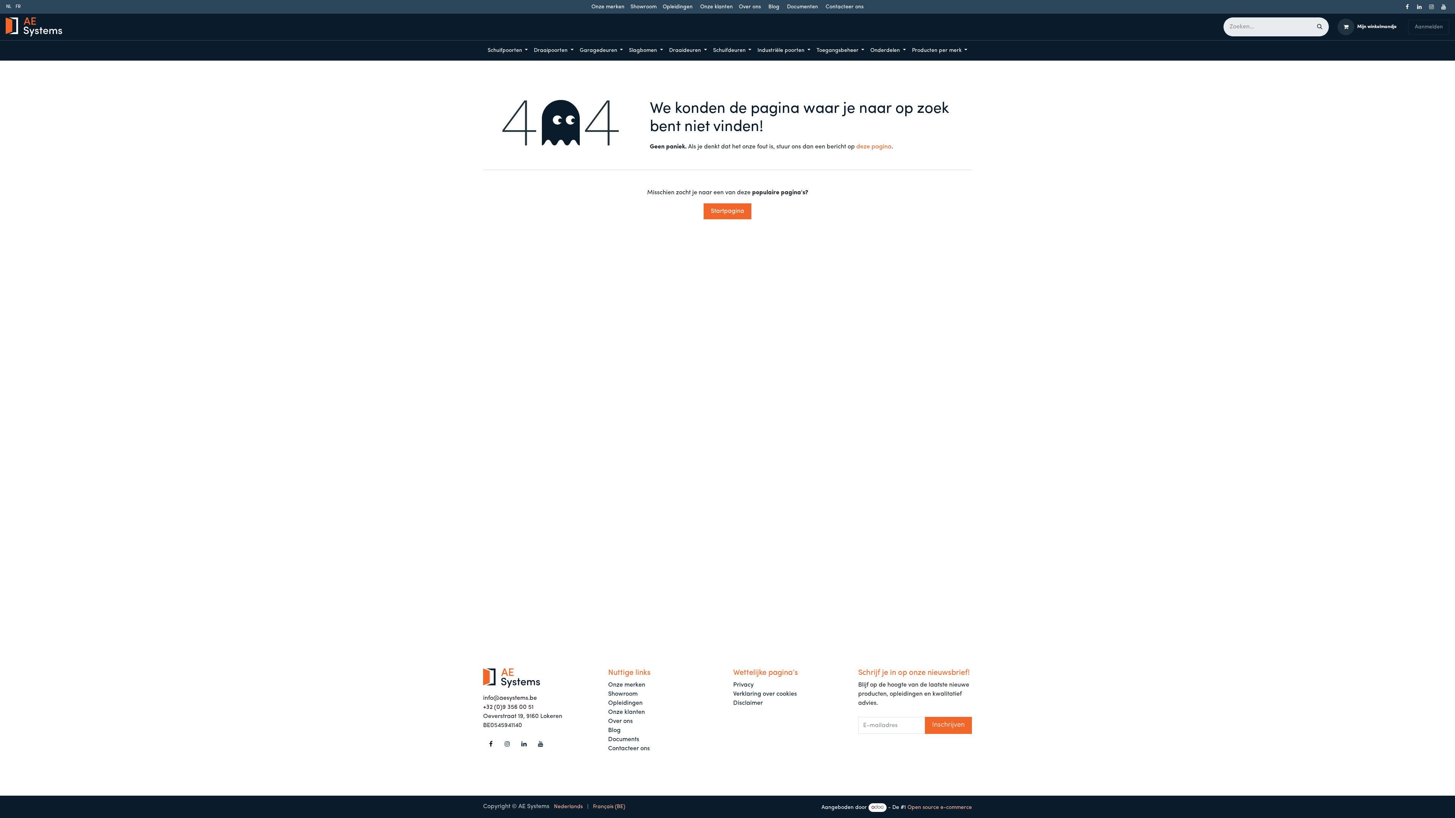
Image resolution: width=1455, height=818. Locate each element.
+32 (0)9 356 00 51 (508, 707)
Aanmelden (1429, 27)
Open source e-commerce (939, 807)
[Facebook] (1407, 7)
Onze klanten (716, 7)
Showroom (643, 7)
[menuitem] (8, 6)
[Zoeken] (1320, 26)
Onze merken (607, 7)
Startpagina (727, 211)
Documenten (802, 7)
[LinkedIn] (1419, 7)
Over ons (750, 7)
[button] (948, 725)
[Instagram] (1431, 7)
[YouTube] (1443, 7)
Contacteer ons (845, 7)
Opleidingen (678, 7)
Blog (773, 7)
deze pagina (874, 147)
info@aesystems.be (510, 698)
